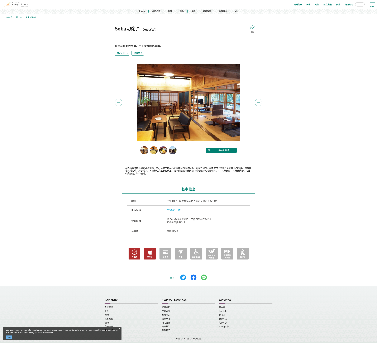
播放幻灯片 (223, 150)
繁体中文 (223, 318)
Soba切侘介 (31, 17)
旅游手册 (166, 318)
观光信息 (109, 307)
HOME (9, 17)
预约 (107, 322)
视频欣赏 (207, 11)
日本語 (222, 307)
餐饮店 (19, 17)
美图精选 (223, 11)
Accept (9, 337)
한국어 (222, 314)
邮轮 (236, 11)
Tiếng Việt (224, 326)
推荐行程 (156, 11)
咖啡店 (137, 53)
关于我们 (166, 326)
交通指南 (109, 326)
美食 (107, 310)
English (222, 310)
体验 (170, 11)
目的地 (142, 11)
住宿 (193, 11)
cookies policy (27, 332)
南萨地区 (121, 53)
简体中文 (223, 322)
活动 (182, 11)
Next (258, 102)
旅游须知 (166, 307)
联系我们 (166, 330)
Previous (118, 102)
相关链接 (166, 322)
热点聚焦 (109, 318)
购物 (107, 314)
